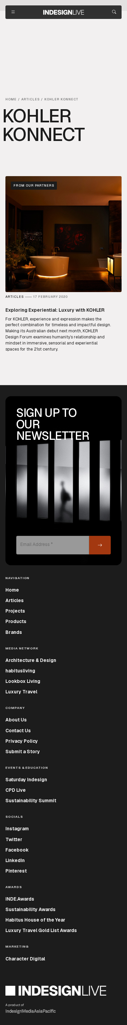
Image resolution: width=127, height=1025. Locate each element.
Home (12, 590)
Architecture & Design (30, 660)
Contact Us (18, 731)
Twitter (13, 839)
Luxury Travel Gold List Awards (41, 930)
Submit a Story (22, 751)
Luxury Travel (21, 692)
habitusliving (20, 671)
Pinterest (16, 871)
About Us (16, 720)
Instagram (17, 829)
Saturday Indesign (26, 780)
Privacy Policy (21, 741)
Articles (14, 600)
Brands (13, 632)
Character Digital (25, 959)
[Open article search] (114, 12)
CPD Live (15, 790)
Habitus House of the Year (35, 920)
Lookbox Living (22, 681)
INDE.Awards (19, 899)
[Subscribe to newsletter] (100, 545)
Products (15, 621)
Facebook (17, 850)
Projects (15, 611)
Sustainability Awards (30, 909)
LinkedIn (15, 860)
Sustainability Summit (30, 800)
